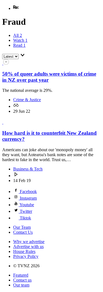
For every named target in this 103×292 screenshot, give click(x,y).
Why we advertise (28, 241)
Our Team (22, 227)
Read (19, 45)
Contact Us (23, 232)
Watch (20, 40)
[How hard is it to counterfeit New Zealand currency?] (5, 122)
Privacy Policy (25, 256)
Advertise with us (28, 246)
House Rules (24, 251)
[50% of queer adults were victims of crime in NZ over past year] (5, 63)
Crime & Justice (27, 99)
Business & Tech (28, 169)
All (17, 35)
